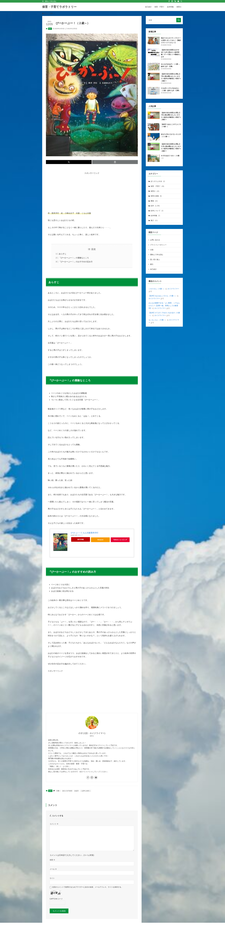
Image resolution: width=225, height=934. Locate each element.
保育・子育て (157, 186)
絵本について (157, 211)
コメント (54, 824)
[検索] (181, 1)
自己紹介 (153, 269)
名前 (52, 860)
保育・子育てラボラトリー (59, 6)
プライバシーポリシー (158, 245)
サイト (52, 878)
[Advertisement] (92, 191)
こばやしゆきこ (86, 791)
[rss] (175, 1)
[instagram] (172, 1)
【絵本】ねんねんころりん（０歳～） (162, 296)
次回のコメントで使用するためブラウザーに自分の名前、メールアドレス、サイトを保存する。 (87, 887)
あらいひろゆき (67, 791)
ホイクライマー (173, 289)
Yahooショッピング (120, 540)
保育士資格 (156, 196)
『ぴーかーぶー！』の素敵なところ (74, 258)
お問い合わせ (155, 240)
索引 (151, 264)
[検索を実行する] (178, 20)
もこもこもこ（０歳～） (158, 320)
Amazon (100, 540)
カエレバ (79, 535)
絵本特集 (155, 216)
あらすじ (62, 254)
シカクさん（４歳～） (157, 289)
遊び (154, 220)
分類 (151, 250)
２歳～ (58, 791)
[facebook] (169, 1)
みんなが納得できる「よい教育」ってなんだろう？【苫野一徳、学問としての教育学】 (164, 305)
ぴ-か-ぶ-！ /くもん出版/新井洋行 (84, 533)
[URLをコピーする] (115, 162)
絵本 (50, 28)
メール (53, 869)
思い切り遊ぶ (155, 259)
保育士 (155, 191)
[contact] (178, 1)
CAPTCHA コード (56, 899)
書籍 (154, 201)
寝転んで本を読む (156, 254)
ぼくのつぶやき (158, 181)
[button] (69, 162)
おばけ (76, 791)
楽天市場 (80, 539)
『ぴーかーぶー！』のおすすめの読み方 (76, 262)
